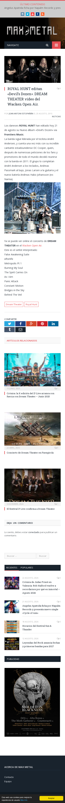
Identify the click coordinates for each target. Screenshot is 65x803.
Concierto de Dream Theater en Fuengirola (30, 452)
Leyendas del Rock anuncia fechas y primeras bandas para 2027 (41, 644)
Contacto (9, 777)
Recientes (11, 567)
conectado (33, 532)
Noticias (56, 116)
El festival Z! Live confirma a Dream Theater (31, 508)
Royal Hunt (31, 304)
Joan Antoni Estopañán (21, 113)
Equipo (8, 781)
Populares (27, 567)
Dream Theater (14, 304)
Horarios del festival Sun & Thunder (36, 627)
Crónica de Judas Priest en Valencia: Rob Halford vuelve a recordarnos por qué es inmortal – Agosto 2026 (41, 587)
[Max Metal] (32, 30)
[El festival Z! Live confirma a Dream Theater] (32, 487)
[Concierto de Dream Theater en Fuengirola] (32, 430)
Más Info (23, 800)
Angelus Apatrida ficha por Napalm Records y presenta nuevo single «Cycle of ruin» (41, 609)
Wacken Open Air (32, 245)
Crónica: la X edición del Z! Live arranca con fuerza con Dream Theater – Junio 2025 (30, 395)
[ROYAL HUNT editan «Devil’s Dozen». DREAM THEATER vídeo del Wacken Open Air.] (32, 70)
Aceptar (51, 798)
